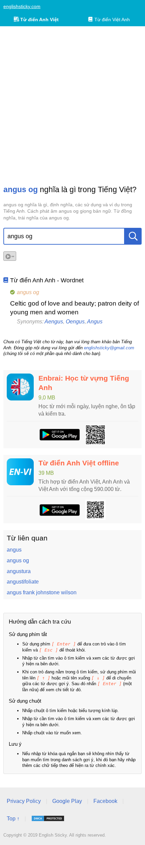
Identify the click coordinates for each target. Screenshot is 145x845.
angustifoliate (23, 582)
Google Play (67, 801)
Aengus (54, 321)
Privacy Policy (24, 801)
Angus (95, 321)
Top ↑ (13, 818)
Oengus (75, 321)
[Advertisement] (72, 105)
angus (14, 550)
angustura (19, 571)
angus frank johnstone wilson (42, 592)
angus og (18, 560)
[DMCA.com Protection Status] (48, 818)
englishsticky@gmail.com (109, 347)
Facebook (105, 801)
